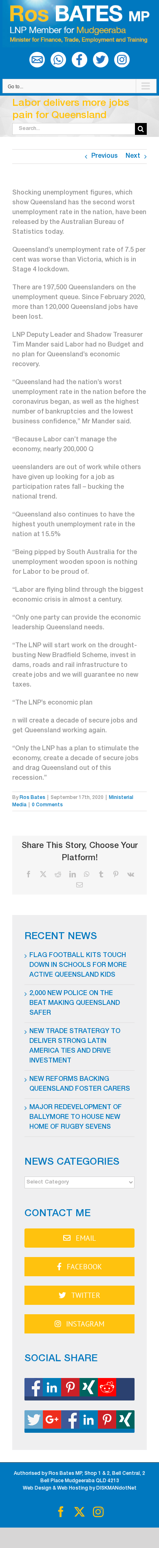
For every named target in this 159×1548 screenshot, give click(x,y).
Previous (104, 156)
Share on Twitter (79, 1421)
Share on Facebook (79, 1389)
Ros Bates (32, 797)
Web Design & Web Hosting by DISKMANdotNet (80, 1488)
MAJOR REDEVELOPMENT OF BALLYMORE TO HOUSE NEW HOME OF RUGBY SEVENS (75, 1118)
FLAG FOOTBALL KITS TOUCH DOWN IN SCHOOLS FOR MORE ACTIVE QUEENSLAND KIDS (78, 966)
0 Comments (47, 805)
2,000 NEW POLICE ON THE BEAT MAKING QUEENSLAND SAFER (74, 1004)
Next (133, 156)
